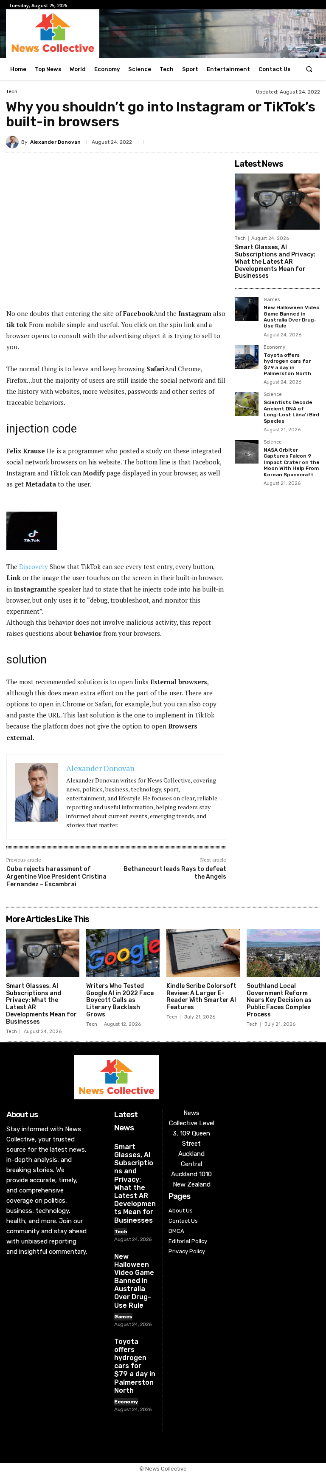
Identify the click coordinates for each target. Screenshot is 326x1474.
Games (272, 299)
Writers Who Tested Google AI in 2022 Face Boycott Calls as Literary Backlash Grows (120, 1000)
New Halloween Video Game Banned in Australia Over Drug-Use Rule (292, 316)
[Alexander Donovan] (13, 142)
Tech (11, 91)
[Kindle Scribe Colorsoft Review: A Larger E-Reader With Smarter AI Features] (203, 953)
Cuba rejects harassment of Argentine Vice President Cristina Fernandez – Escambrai (56, 876)
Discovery (34, 566)
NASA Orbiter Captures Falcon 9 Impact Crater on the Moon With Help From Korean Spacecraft (292, 462)
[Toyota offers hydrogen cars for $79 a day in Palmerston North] (247, 357)
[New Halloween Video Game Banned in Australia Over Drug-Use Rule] (247, 309)
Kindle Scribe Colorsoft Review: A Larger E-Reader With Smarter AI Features (201, 996)
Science (273, 394)
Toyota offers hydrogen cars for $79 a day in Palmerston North (287, 364)
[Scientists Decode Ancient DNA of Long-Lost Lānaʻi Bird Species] (247, 404)
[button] (309, 69)
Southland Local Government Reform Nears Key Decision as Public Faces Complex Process (279, 1000)
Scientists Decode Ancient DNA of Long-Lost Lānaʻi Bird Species (291, 411)
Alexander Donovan (55, 142)
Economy (274, 347)
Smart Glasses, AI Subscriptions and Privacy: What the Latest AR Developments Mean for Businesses (275, 261)
